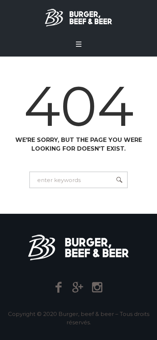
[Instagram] (97, 287)
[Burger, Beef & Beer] (78, 17)
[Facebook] (59, 287)
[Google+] (78, 287)
